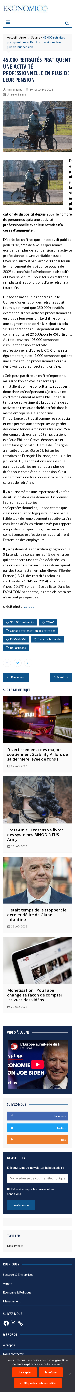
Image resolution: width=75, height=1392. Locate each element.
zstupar (30, 606)
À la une (12, 94)
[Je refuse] (70, 1374)
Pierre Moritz (14, 89)
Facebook (7, 663)
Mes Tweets (15, 1245)
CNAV (50, 622)
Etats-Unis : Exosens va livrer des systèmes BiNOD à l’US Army (35, 834)
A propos (9, 1345)
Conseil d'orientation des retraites (32, 630)
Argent (24, 37)
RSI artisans (18, 647)
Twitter (18, 663)
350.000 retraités (22, 622)
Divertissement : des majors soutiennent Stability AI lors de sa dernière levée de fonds (37, 754)
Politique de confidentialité (38, 1383)
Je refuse (51, 1372)
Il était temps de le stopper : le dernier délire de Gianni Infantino (36, 914)
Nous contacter (13, 1354)
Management (12, 1301)
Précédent (18, 677)
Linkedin (28, 663)
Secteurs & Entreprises (18, 1274)
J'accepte (24, 1372)
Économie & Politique (17, 1292)
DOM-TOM (18, 639)
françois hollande (49, 639)
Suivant (59, 677)
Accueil (12, 37)
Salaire (35, 37)
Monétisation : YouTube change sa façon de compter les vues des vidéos (34, 995)
